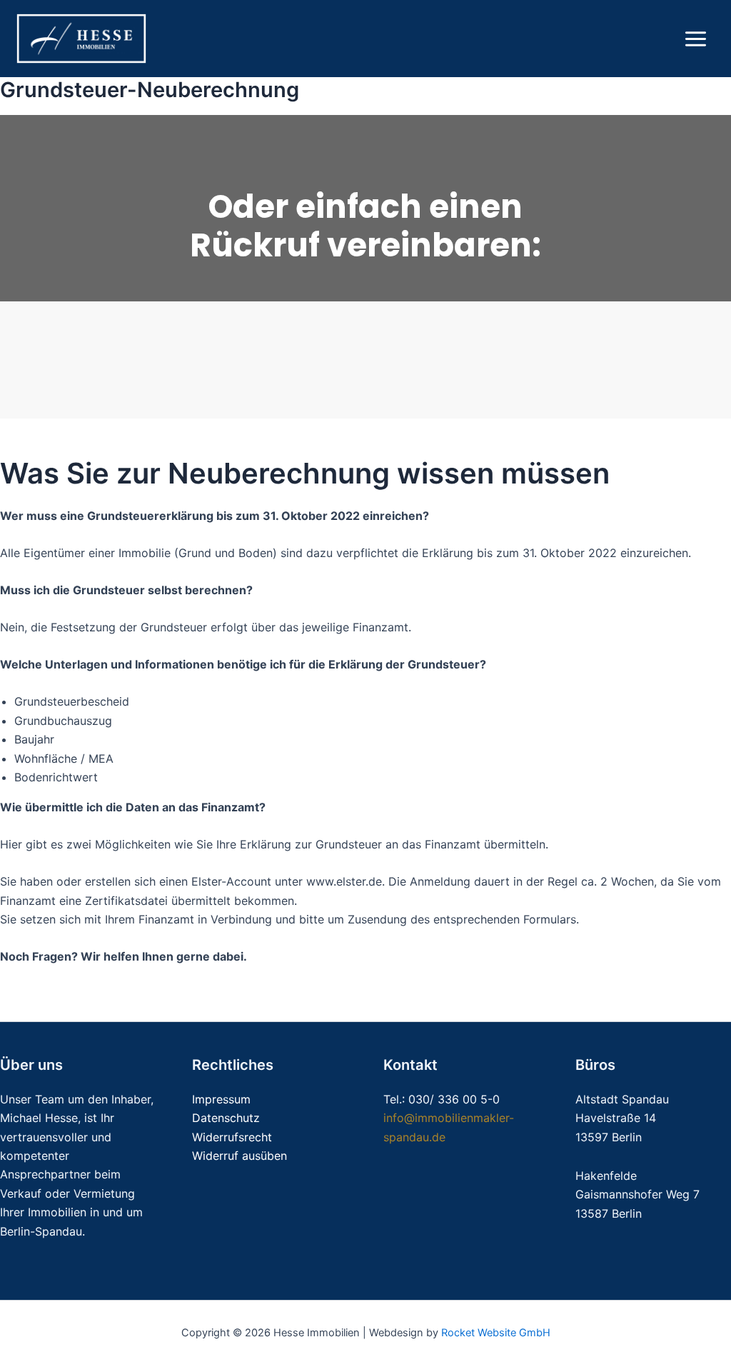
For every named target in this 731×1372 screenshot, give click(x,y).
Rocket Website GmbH (495, 1332)
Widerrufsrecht (232, 1137)
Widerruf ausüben (239, 1155)
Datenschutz (226, 1118)
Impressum (221, 1099)
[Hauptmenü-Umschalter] (696, 39)
